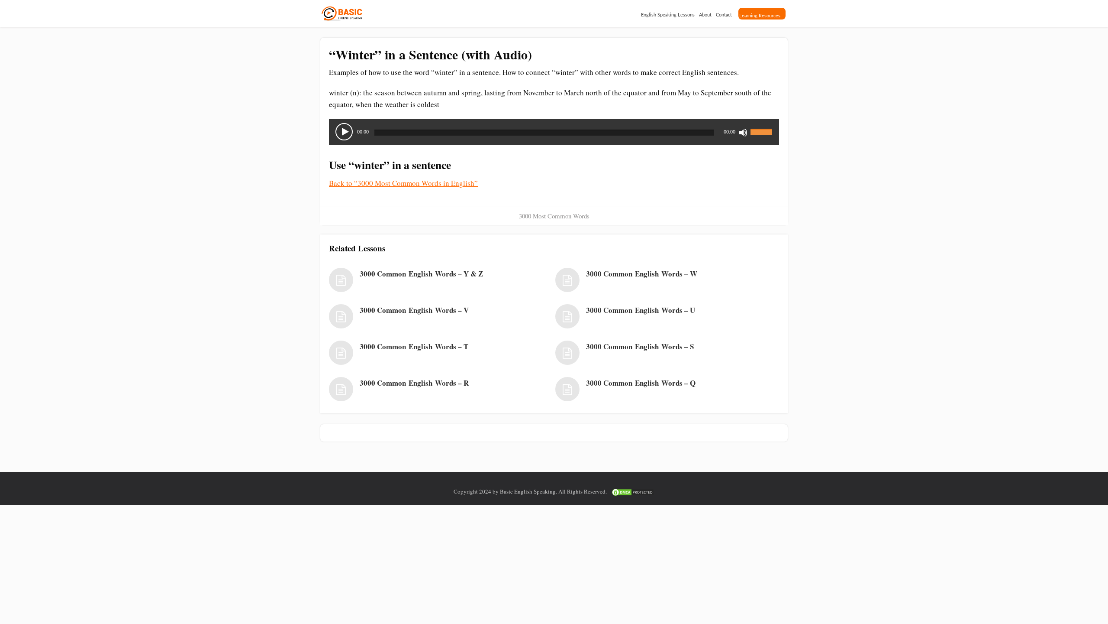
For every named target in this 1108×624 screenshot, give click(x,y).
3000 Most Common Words (554, 215)
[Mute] (743, 132)
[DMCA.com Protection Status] (632, 491)
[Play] (344, 131)
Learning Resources (759, 15)
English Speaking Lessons (668, 15)
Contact (724, 15)
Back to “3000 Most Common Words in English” (403, 183)
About (705, 15)
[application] (554, 132)
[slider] (762, 126)
